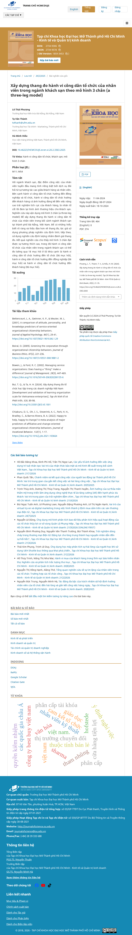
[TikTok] (50, 885)
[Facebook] (37, 885)
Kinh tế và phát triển (22, 638)
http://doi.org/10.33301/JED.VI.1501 (31, 404)
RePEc (14, 672)
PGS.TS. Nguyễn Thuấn (19, 859)
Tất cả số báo (18, 623)
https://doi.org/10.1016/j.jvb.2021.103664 (34, 435)
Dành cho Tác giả (15, 912)
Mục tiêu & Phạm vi (17, 901)
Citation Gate (18, 682)
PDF (86, 174)
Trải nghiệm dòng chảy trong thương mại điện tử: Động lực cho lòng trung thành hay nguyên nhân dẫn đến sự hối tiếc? (66, 535)
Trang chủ (15, 75)
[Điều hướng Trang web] (127, 23)
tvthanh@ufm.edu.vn (23, 122)
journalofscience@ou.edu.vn (30, 831)
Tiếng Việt (88, 9)
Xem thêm (17, 442)
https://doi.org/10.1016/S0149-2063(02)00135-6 (38, 377)
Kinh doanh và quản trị (23, 643)
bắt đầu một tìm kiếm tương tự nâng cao (51, 596)
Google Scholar (19, 677)
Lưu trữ (28, 75)
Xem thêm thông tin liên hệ (23, 877)
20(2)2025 (40, 75)
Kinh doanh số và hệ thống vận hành (31, 652)
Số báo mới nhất (19, 618)
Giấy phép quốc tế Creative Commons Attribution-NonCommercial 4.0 (98, 336)
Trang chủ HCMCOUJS (36, 5)
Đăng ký (104, 9)
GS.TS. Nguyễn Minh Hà (19, 871)
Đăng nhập (118, 9)
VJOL (13, 686)
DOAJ (13, 667)
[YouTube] (43, 885)
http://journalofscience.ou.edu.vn (36, 826)
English (74, 9)
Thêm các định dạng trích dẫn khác (98, 296)
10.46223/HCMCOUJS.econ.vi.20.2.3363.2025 (41, 149)
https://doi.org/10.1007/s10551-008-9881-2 (35, 357)
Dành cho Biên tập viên (19, 924)
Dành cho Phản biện (17, 918)
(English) (87, 187)
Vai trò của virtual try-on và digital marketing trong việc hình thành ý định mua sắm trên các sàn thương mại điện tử (69, 508)
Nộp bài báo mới (49, 60)
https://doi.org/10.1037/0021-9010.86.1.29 (35, 338)
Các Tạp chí (13, 15)
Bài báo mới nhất (20, 613)
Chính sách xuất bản (17, 906)
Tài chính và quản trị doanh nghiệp (30, 647)
